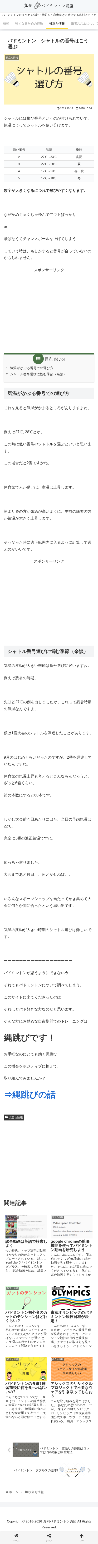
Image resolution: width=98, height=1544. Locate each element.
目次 (49, 359)
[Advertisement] (49, 310)
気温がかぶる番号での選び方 (31, 368)
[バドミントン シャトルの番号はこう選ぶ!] (60, 956)
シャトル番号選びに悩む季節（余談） (38, 374)
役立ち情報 (15, 1117)
